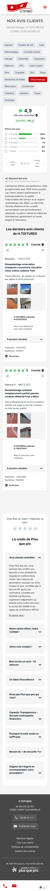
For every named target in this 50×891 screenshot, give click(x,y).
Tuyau (37, 93)
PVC (21, 65)
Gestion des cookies (25, 851)
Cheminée (23, 58)
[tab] (22, 163)
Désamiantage (38, 79)
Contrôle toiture (32, 52)
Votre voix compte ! (20, 646)
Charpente (39, 58)
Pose (42, 72)
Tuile (41, 45)
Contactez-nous (27, 826)
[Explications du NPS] (33, 120)
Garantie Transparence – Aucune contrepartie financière (23, 715)
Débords (9, 65)
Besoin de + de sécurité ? (24, 751)
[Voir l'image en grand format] (12, 289)
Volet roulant (35, 65)
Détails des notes (37, 163)
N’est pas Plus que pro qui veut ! (24, 696)
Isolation (24, 93)
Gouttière (9, 100)
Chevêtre (9, 93)
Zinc (32, 72)
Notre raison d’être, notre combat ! (23, 630)
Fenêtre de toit (25, 45)
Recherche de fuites (15, 79)
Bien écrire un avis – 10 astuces (22, 663)
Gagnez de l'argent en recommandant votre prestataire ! (22, 769)
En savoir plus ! (16, 615)
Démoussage (11, 52)
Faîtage (8, 58)
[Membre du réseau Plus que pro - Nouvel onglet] (25, 869)
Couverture (27, 86)
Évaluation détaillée (17, 339)
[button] (45, 7)
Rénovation (10, 86)
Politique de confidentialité (25, 847)
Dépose (9, 45)
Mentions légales (25, 838)
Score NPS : (23, 120)
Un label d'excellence (21, 679)
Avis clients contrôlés (22, 557)
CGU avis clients (25, 842)
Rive (7, 72)
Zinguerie (19, 72)
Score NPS (12, 163)
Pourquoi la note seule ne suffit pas (24, 735)
